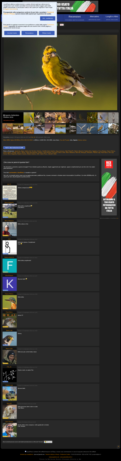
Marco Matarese (70, 152)
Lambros (40, 152)
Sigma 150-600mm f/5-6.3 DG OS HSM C (21, 140)
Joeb (27, 152)
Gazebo (14, 152)
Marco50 (78, 152)
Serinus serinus (82, 140)
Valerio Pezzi (43, 154)
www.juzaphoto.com (54, 457)
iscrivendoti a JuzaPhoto (16, 172)
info (117, 218)
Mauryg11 (83, 152)
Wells (55, 154)
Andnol (26, 151)
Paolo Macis (104, 152)
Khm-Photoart (33, 152)
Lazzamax (55, 152)
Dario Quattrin (51, 151)
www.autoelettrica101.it (66, 457)
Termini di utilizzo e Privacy (52, 454)
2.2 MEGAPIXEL (62, 106)
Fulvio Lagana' (7, 152)
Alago (22, 151)
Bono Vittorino (37, 151)
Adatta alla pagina (62, 38)
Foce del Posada (64, 140)
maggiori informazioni (10, 9)
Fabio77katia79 (69, 151)
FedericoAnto (88, 151)
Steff (37, 154)
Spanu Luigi (9, 330)
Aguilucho (17, 151)
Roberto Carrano (21, 154)
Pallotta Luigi (96, 152)
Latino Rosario (47, 152)
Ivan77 (19, 152)
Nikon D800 (6, 140)
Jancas (23, 152)
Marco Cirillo (61, 152)
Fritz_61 (33, 137)
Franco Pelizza (111, 151)
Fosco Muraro (102, 151)
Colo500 (44, 151)
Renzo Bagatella (12, 154)
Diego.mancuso (60, 151)
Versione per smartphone (26, 454)
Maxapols (89, 152)
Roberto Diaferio (31, 154)
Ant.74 (31, 151)
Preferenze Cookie (65, 454)
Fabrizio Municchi (79, 151)
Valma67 (50, 154)
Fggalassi (95, 151)
